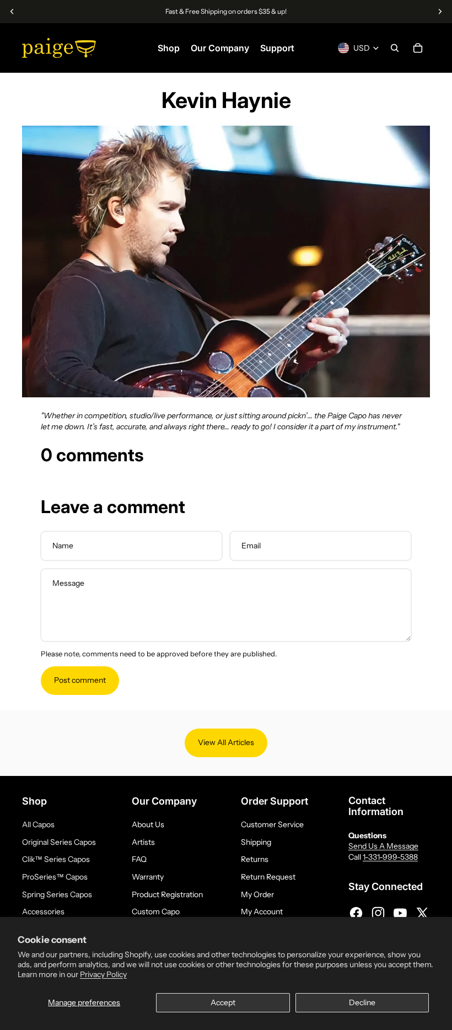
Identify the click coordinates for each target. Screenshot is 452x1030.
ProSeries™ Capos (55, 877)
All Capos (38, 824)
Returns (254, 859)
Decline (362, 1002)
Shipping (256, 842)
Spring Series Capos (57, 894)
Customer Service (272, 824)
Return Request (268, 877)
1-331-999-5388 (390, 857)
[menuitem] (169, 48)
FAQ (139, 859)
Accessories (43, 911)
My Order (257, 894)
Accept (223, 1002)
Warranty (148, 877)
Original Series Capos (59, 842)
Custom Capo (156, 911)
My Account (262, 911)
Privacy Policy (103, 974)
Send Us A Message (383, 846)
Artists (143, 842)
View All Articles (226, 742)
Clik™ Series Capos (56, 859)
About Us (148, 824)
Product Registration (167, 894)
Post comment (80, 680)
